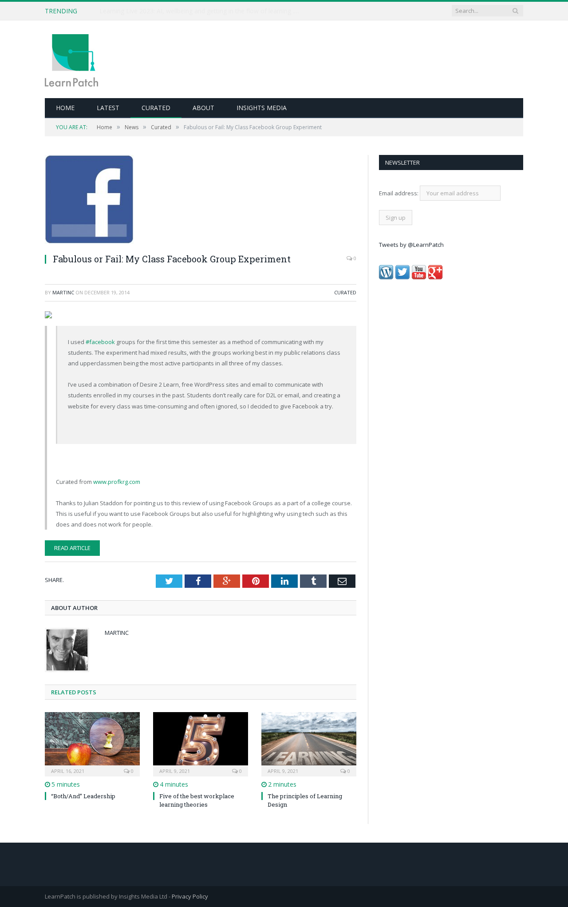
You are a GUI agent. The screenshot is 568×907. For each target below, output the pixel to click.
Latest (108, 107)
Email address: (399, 193)
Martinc (63, 292)
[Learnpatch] (71, 59)
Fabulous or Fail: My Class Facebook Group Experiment (172, 259)
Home (65, 107)
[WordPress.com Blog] (386, 277)
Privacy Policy (190, 896)
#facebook (100, 342)
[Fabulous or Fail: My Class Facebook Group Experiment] (200, 200)
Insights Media (262, 107)
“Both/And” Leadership (83, 796)
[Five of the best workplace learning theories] (200, 743)
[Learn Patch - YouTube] (419, 277)
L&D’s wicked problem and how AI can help (161, 11)
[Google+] (435, 277)
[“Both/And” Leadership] (92, 743)
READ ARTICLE (72, 548)
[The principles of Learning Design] (308, 743)
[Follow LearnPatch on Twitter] (402, 277)
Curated (156, 107)
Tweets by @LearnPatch (411, 245)
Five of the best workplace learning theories (196, 800)
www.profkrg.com (116, 482)
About (203, 107)
